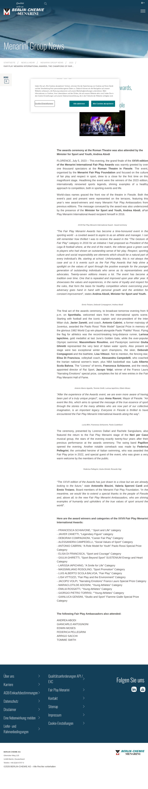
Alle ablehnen (79, 103)
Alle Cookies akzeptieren (103, 103)
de (142, 2)
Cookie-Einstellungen (44, 103)
